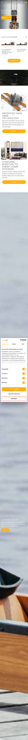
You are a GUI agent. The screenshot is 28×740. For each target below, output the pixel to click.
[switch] (24, 373)
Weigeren (14, 398)
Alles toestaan (14, 389)
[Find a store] (22, 2)
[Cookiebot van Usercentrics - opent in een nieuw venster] (20, 340)
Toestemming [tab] (5, 344)
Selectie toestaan (14, 394)
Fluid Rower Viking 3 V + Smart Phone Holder (7, 51)
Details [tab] (14, 344)
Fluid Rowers (13, 60)
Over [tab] (23, 344)
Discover (13, 131)
